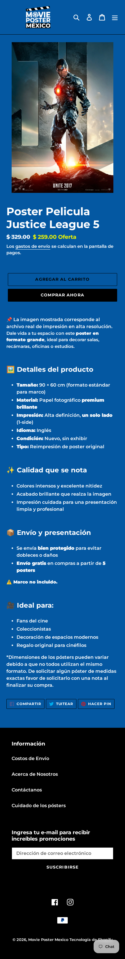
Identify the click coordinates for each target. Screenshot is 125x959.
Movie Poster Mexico (48, 939)
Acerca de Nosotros (35, 774)
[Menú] (114, 17)
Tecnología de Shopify (91, 939)
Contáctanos (27, 790)
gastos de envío (32, 246)
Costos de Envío (30, 758)
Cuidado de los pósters (39, 805)
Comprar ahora (62, 295)
